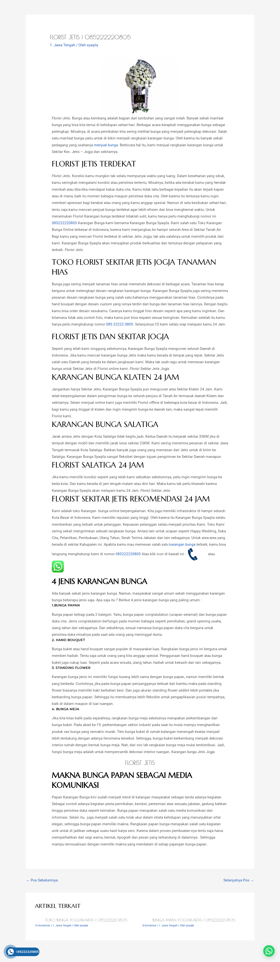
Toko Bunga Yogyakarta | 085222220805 (86, 920)
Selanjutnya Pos (238, 880)
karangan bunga (182, 544)
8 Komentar (149, 925)
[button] (269, 951)
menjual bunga (106, 145)
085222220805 (64, 223)
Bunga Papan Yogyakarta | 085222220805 (194, 920)
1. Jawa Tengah (62, 45)
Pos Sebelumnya (42, 880)
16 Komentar (42, 925)
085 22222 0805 (119, 324)
